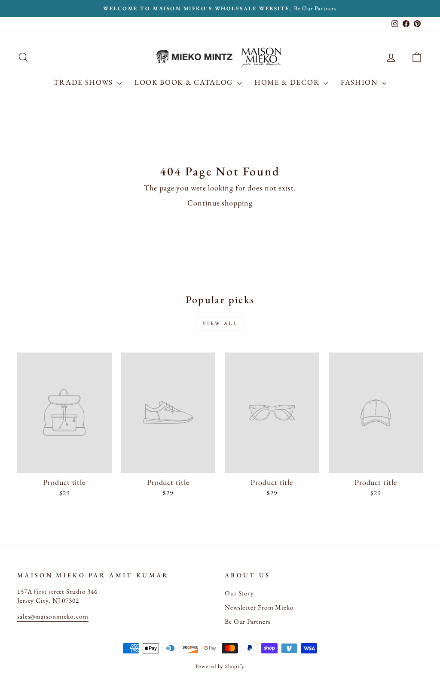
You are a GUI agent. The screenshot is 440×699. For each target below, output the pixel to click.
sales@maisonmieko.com (53, 616)
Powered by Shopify (220, 666)
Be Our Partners (248, 621)
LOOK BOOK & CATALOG (184, 82)
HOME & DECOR (287, 82)
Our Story (239, 593)
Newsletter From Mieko (259, 607)
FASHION (360, 82)
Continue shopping (219, 203)
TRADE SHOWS (84, 82)
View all (220, 323)
